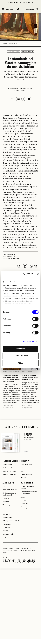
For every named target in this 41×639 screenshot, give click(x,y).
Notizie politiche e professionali (9, 494)
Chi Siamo (6, 514)
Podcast (24, 500)
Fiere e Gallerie (26, 464)
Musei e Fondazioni (27, 51)
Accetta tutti (20, 348)
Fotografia (6, 498)
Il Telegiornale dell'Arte (11, 521)
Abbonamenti (29, 9)
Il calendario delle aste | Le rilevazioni (29, 493)
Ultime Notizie (10, 9)
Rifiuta (20, 363)
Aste (22, 471)
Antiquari (24, 468)
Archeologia (7, 464)
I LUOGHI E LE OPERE (11, 461)
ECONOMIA (25, 461)
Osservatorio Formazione (25, 508)
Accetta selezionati (20, 356)
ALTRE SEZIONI (8, 483)
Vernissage (7, 505)
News (4, 371)
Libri (4, 486)
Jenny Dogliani (8, 405)
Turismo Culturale (9, 474)
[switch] (35, 319)
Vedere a (6, 501)
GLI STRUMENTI (27, 483)
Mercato (24, 478)
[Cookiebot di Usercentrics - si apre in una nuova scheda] (24, 274)
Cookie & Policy (8, 534)
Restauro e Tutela (9, 468)
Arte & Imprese (26, 474)
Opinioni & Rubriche (10, 490)
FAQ (4, 537)
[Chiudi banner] (37, 274)
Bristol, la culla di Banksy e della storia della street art (30, 378)
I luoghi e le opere (13, 51)
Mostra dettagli (28, 341)
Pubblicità (6, 527)
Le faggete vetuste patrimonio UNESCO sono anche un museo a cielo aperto (11, 379)
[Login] (18, 9)
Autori (23, 497)
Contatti (6, 531)
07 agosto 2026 (8, 408)
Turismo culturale (13, 371)
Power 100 (24, 503)
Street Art (30, 371)
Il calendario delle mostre (27, 487)
